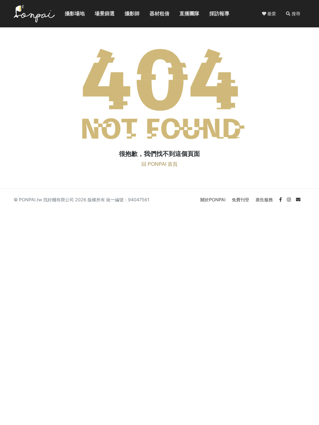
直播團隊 (184, 13)
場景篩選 (100, 13)
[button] (293, 13)
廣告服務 (264, 199)
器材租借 (155, 13)
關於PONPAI (213, 199)
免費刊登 (241, 199)
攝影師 (128, 13)
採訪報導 (214, 13)
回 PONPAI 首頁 (159, 164)
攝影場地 (70, 13)
